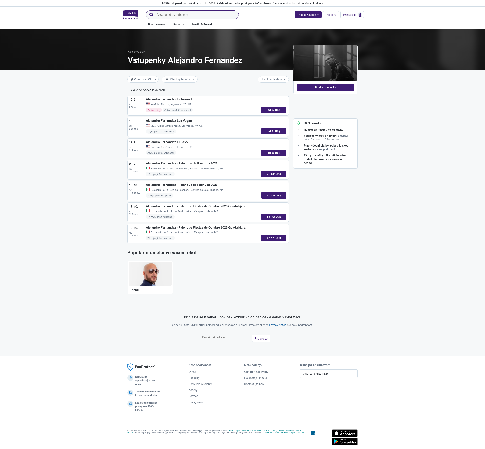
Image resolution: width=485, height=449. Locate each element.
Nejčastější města (255, 377)
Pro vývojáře (197, 401)
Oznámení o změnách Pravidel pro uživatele (283, 432)
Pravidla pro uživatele (239, 430)
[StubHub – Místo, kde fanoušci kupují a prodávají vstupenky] (130, 14)
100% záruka (312, 123)
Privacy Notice (277, 325)
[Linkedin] (313, 438)
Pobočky (194, 377)
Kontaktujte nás (254, 383)
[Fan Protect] (141, 367)
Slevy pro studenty (200, 383)
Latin (142, 51)
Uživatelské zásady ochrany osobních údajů (271, 430)
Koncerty (133, 51)
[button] (325, 87)
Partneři (193, 395)
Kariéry (193, 389)
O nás (192, 371)
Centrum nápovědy (256, 371)
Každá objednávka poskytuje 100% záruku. (244, 3)
